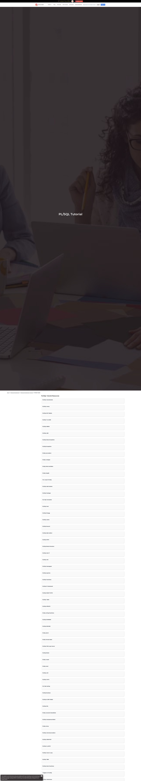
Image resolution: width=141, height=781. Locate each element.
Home (8, 393)
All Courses (71, 4)
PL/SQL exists (46, 519)
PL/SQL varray (46, 406)
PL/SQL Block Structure (48, 546)
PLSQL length (46, 473)
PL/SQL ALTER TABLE (48, 699)
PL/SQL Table (46, 599)
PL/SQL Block (46, 652)
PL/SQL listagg (46, 513)
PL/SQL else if (46, 553)
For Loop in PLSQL (47, 479)
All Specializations (78, 4)
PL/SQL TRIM (46, 759)
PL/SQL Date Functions (48, 766)
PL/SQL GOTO (46, 679)
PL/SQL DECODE (46, 626)
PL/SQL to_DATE (47, 746)
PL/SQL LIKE (45, 433)
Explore (49, 4)
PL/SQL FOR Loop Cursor (49, 646)
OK (41, 775)
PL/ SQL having (46, 686)
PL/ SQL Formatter (47, 499)
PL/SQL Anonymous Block (49, 719)
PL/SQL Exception (47, 446)
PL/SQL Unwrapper (47, 566)
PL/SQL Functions (47, 579)
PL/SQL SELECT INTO (48, 592)
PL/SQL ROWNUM (47, 619)
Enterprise (59, 4)
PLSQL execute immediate (49, 712)
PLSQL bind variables (48, 466)
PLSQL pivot (46, 632)
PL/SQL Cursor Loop (47, 752)
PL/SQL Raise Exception (48, 439)
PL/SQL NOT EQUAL (47, 413)
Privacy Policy (4, 779)
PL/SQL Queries (46, 573)
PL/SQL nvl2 (45, 559)
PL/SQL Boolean (47, 692)
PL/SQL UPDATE (46, 606)
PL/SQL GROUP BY (47, 739)
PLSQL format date (47, 639)
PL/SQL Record (46, 526)
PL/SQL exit (45, 672)
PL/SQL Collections (47, 779)
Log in (98, 4)
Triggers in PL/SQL (47, 772)
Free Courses (65, 4)
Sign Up (103, 4)
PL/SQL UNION (46, 426)
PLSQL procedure (47, 453)
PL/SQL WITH (46, 539)
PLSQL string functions (48, 613)
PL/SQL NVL (45, 706)
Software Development (15, 393)
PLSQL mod (45, 666)
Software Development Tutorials (27, 393)
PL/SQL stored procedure (49, 732)
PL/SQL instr (46, 506)
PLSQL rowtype (46, 459)
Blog (54, 4)
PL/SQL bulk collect (47, 533)
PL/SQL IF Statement (48, 586)
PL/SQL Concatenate (48, 399)
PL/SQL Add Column (47, 486)
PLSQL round (46, 659)
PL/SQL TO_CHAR (47, 419)
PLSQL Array (46, 726)
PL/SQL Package (47, 493)
